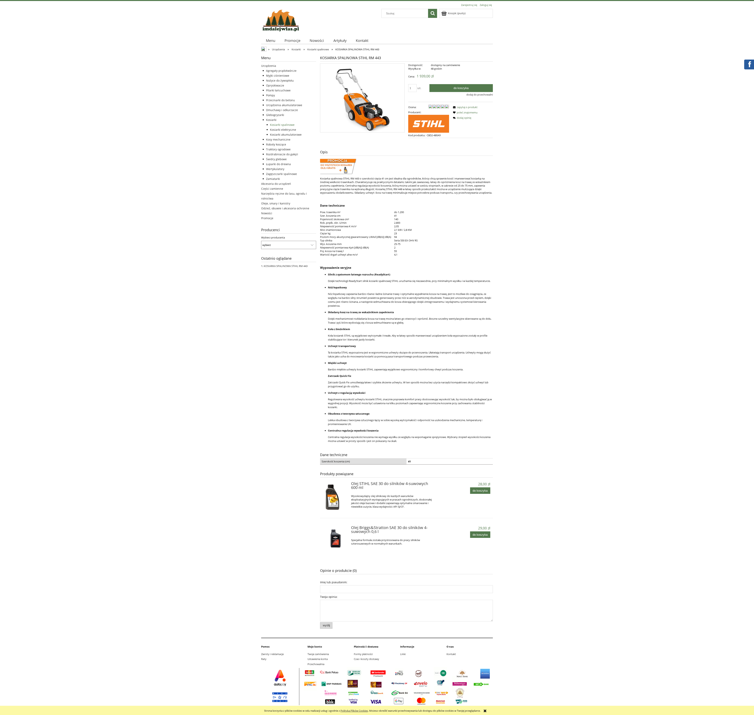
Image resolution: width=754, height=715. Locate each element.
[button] (465, 107)
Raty (263, 659)
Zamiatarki (273, 179)
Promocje (267, 218)
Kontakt (451, 654)
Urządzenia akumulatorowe (284, 105)
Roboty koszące (276, 144)
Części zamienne (272, 188)
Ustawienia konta (317, 659)
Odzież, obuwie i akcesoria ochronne (285, 208)
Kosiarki (271, 120)
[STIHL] (428, 123)
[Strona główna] (280, 19)
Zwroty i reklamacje (272, 654)
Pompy (270, 95)
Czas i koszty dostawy (366, 659)
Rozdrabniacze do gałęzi (282, 154)
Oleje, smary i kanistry (275, 203)
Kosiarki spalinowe (282, 125)
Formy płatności (363, 654)
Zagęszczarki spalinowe (281, 174)
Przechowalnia (315, 664)
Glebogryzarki (275, 115)
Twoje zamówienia (318, 654)
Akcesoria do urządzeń (276, 184)
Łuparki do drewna (278, 164)
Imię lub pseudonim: (333, 582)
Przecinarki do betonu (280, 100)
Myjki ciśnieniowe (277, 75)
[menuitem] (270, 40)
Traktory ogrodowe (278, 149)
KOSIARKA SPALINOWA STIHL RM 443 (285, 266)
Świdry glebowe (276, 159)
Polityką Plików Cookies (354, 710)
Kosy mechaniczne (278, 139)
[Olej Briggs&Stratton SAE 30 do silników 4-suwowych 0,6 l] (335, 538)
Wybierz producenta (273, 237)
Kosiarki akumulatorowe (286, 134)
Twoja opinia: (329, 597)
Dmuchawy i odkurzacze (282, 110)
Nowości (266, 213)
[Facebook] (749, 64)
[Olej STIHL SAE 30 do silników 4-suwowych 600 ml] (335, 496)
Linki (403, 654)
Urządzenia (268, 66)
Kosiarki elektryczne (283, 130)
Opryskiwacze (275, 85)
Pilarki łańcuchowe (278, 90)
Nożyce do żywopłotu (280, 80)
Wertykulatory (275, 169)
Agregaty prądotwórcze (281, 71)
